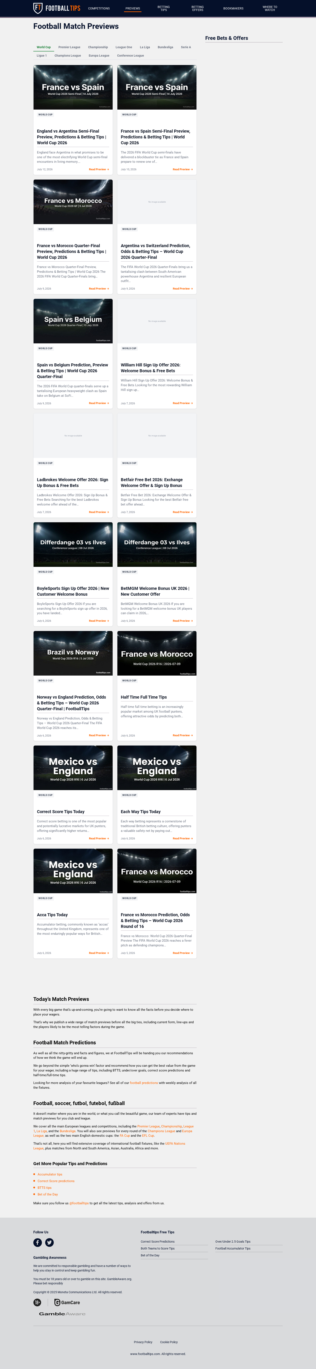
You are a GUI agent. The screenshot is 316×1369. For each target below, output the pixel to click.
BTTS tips (45, 1188)
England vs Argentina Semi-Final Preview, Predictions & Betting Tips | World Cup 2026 (71, 137)
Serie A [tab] (186, 47)
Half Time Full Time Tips (144, 697)
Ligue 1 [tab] (42, 55)
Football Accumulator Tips (232, 1248)
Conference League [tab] (130, 55)
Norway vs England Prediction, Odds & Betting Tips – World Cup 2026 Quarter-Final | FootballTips (71, 703)
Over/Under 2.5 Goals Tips (232, 1241)
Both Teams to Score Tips (158, 1248)
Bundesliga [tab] (165, 47)
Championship (171, 1126)
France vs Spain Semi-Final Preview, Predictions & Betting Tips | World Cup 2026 (155, 137)
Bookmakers (233, 8)
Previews (133, 8)
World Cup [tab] (44, 47)
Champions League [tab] (68, 55)
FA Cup (125, 1136)
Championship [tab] (98, 47)
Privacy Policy (143, 1342)
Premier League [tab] (69, 47)
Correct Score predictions (56, 1181)
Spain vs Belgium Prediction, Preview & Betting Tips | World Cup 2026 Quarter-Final (72, 370)
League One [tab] (124, 47)
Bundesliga (67, 1131)
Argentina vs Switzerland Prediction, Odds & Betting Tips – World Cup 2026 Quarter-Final (155, 251)
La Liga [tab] (145, 47)
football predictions (144, 1083)
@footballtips (79, 1203)
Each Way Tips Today (141, 811)
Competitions (99, 8)
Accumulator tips (50, 1174)
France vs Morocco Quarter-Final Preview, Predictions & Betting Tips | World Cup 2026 (71, 251)
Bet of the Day (48, 1194)
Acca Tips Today (52, 914)
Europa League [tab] (99, 55)
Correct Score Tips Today (60, 811)
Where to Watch (270, 8)
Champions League (162, 1131)
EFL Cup (148, 1136)
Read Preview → (99, 169)
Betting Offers (198, 8)
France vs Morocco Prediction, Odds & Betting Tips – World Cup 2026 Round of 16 (155, 920)
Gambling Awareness (49, 1258)
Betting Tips (164, 8)
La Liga (42, 1131)
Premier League (148, 1126)
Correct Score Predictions (158, 1241)
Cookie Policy (169, 1342)
